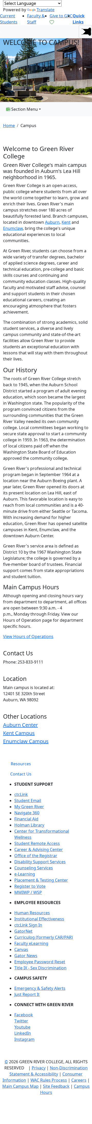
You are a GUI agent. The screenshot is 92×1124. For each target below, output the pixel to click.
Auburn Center (20, 724)
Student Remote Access (37, 843)
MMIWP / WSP (28, 892)
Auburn (52, 222)
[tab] (21, 764)
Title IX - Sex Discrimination (40, 968)
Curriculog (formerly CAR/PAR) (43, 937)
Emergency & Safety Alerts (39, 988)
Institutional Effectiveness (39, 919)
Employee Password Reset (39, 962)
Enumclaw (13, 228)
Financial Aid (26, 819)
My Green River (29, 806)
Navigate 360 (26, 813)
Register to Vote (29, 886)
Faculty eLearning (31, 943)
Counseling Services (33, 868)
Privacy (38, 1068)
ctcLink (21, 794)
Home (9, 125)
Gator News (25, 955)
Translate (45, 10)
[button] (85, 31)
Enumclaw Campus (26, 741)
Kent (66, 222)
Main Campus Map (20, 1086)
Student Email (27, 800)
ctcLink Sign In (28, 925)
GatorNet (23, 931)
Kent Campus (19, 733)
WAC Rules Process (48, 1080)
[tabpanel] (46, 913)
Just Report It (27, 994)
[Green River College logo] (0, 32)
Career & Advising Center (38, 849)
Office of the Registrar (35, 855)
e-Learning (24, 874)
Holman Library (29, 825)
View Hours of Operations (28, 636)
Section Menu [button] (24, 109)
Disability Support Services (40, 862)
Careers (78, 1080)
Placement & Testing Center (41, 880)
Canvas (21, 949)
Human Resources (32, 913)
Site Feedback (56, 1086)
